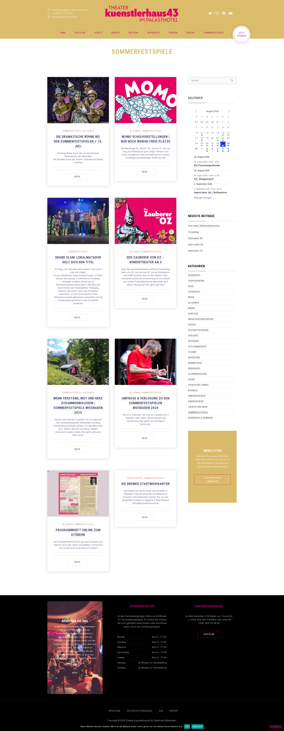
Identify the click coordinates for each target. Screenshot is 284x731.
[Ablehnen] (276, 726)
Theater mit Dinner (198, 385)
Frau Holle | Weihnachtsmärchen (204, 225)
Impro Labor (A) (195, 244)
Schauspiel (194, 292)
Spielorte (193, 335)
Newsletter (212, 450)
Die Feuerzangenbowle (207, 165)
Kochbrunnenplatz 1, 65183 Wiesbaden (70, 10)
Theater (115, 33)
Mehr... (81, 176)
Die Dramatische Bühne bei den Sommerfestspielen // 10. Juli (78, 141)
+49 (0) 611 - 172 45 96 (62, 13)
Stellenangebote (197, 346)
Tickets (98, 33)
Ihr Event (134, 33)
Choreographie (196, 281)
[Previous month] (196, 111)
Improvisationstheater (200, 319)
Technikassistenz (197, 374)
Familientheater (197, 396)
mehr (75, 673)
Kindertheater (135, 478)
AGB (161, 711)
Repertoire (194, 357)
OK (187, 726)
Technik (192, 352)
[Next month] (229, 111)
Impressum (114, 711)
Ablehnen (197, 726)
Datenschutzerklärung (140, 711)
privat (191, 379)
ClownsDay (193, 232)
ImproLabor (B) (195, 238)
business (193, 390)
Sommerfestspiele (214, 33)
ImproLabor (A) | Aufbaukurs (210, 192)
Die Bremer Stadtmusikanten (145, 484)
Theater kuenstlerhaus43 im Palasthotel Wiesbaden (151, 720)
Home (63, 33)
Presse (192, 324)
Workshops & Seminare (200, 418)
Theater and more (198, 407)
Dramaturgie (195, 363)
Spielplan (80, 33)
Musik (191, 297)
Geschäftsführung (198, 330)
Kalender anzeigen (203, 197)
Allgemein (88, 131)
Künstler (193, 313)
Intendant (193, 341)
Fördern (173, 33)
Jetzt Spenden (241, 34)
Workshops (153, 33)
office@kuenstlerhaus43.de (64, 17)
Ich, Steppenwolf (203, 178)
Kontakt (190, 33)
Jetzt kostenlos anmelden (212, 480)
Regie (191, 286)
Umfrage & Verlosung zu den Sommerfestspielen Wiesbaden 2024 (146, 403)
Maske (191, 308)
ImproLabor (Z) (195, 250)
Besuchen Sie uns (75, 621)
